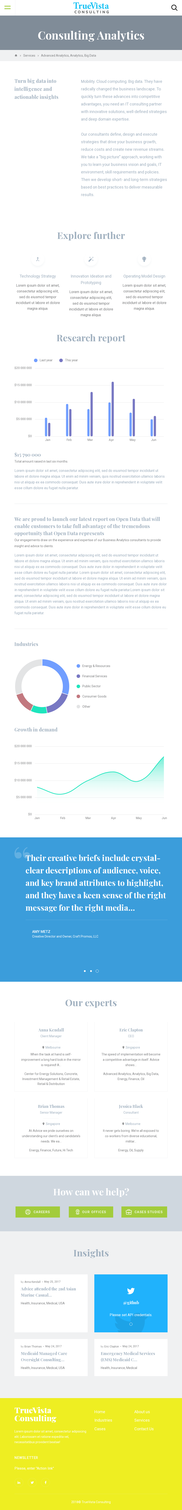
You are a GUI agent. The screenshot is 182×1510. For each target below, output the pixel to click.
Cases (100, 1429)
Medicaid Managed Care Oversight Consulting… (44, 1356)
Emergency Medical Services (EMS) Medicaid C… (128, 1356)
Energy (122, 1079)
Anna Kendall (51, 1030)
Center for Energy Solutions (43, 1074)
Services (142, 1420)
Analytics (138, 1074)
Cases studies (149, 1212)
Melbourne (53, 1047)
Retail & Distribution (51, 1084)
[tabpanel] (91, 893)
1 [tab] (84, 971)
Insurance (38, 1303)
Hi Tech (68, 1150)
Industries (103, 1420)
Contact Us (144, 1429)
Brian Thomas (51, 1106)
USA (62, 1303)
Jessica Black (131, 1106)
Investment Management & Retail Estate (50, 1079)
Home (99, 1411)
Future (56, 1150)
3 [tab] (97, 971)
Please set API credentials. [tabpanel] (131, 1315)
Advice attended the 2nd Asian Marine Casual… (48, 1292)
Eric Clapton (131, 1030)
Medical (51, 1303)
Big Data (152, 1074)
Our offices (94, 1212)
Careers (42, 1212)
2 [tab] (91, 971)
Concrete (70, 1074)
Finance (134, 1079)
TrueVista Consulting (35, 1414)
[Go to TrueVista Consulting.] (16, 55)
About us (142, 1411)
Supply (139, 1150)
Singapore (133, 1047)
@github (131, 1302)
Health (25, 1303)
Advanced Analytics (117, 1074)
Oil (142, 1079)
